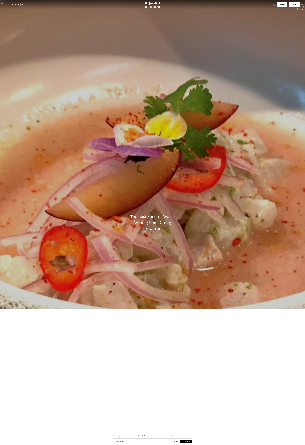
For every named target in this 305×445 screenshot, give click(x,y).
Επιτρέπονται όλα (186, 441)
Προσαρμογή (175, 441)
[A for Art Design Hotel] (152, 4)
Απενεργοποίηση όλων (119, 441)
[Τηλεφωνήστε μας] (274, 5)
